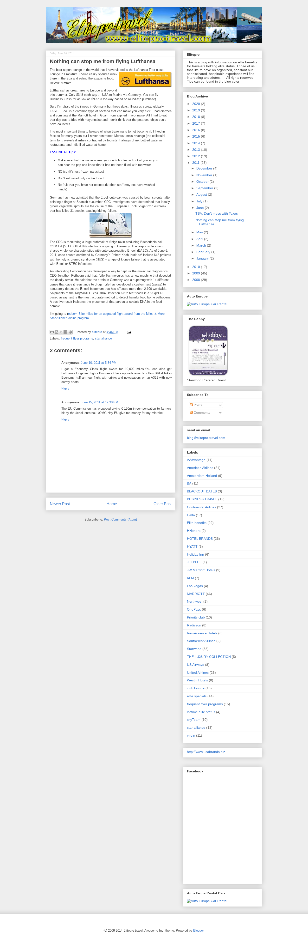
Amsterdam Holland (202, 476)
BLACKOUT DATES (202, 491)
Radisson (194, 625)
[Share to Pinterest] (70, 332)
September (205, 188)
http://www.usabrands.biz (206, 752)
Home (112, 504)
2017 (196, 123)
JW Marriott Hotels (201, 570)
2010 (196, 267)
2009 (196, 273)
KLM (190, 578)
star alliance (103, 338)
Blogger (198, 930)
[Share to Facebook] (65, 332)
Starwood (194, 649)
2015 (196, 136)
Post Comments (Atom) (120, 519)
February (203, 252)
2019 (196, 110)
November (204, 175)
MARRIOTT (196, 594)
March (201, 245)
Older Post (163, 504)
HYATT (192, 546)
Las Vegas (195, 586)
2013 (196, 150)
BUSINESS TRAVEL (202, 499)
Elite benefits (196, 523)
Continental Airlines (201, 507)
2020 (196, 104)
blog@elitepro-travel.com (206, 438)
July (199, 201)
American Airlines (200, 468)
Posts (197, 405)
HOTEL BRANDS (200, 538)
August (202, 194)
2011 (196, 162)
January (203, 258)
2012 (196, 156)
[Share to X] (61, 332)
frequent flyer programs (77, 338)
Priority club (196, 617)
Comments (201, 412)
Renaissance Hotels (202, 633)
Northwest (194, 601)
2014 (196, 143)
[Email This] (52, 332)
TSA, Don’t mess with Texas (216, 213)
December (204, 168)
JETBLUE (194, 562)
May (200, 232)
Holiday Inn (195, 554)
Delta (191, 515)
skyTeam (193, 720)
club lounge (196, 688)
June (200, 208)
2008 (196, 280)
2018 (196, 117)
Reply (65, 388)
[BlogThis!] (56, 332)
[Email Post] (128, 332)
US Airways (195, 665)
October (203, 181)
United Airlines (198, 672)
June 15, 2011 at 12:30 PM (99, 402)
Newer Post (60, 504)
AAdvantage (196, 460)
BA (189, 483)
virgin (191, 735)
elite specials (196, 696)
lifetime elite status (201, 712)
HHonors (193, 531)
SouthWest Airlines (201, 641)
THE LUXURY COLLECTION (209, 657)
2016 (196, 130)
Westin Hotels (197, 680)
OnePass (194, 609)
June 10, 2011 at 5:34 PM (98, 362)
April (200, 239)
